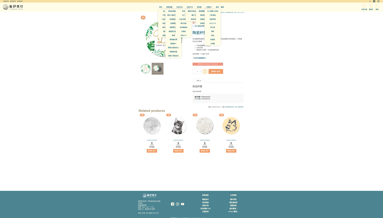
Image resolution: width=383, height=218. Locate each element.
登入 (200, 99)
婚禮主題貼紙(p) (173, 47)
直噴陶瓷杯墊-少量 (231, 12)
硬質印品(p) (222, 12)
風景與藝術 (204, 23)
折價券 (183, 31)
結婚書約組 (173, 19)
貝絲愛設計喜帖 (149, 216)
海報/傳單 (212, 19)
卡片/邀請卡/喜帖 (212, 11)
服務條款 (233, 205)
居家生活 (190, 7)
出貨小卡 (184, 35)
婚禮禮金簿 (173, 39)
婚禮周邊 (169, 7)
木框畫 (212, 43)
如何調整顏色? (201, 58)
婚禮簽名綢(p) (173, 31)
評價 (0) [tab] (199, 80)
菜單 (183, 11)
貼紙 (212, 35)
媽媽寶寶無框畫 (204, 11)
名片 (183, 15)
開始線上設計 (152, 151)
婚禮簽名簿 (173, 27)
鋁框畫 (212, 39)
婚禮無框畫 (173, 52)
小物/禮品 (212, 15)
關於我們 (233, 199)
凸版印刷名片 (183, 19)
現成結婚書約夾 (173, 11)
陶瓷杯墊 (194, 19)
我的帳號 (205, 202)
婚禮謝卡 (173, 43)
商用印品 (180, 7)
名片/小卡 (212, 23)
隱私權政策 (233, 202)
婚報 (173, 35)
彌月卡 (194, 15)
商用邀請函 (183, 27)
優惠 (222, 7)
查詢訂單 (205, 205)
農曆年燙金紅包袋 (194, 11)
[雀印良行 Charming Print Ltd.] (13, 7)
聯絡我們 (20, 1)
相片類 (212, 27)
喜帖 (160, 7)
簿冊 (212, 31)
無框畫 (199, 7)
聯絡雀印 (205, 199)
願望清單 (13, 1)
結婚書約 (173, 23)
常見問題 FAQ (205, 208)
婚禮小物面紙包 (173, 56)
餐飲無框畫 (204, 15)
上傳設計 (209, 7)
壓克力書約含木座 (173, 15)
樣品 (217, 7)
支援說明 (6, 1)
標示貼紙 (184, 23)
